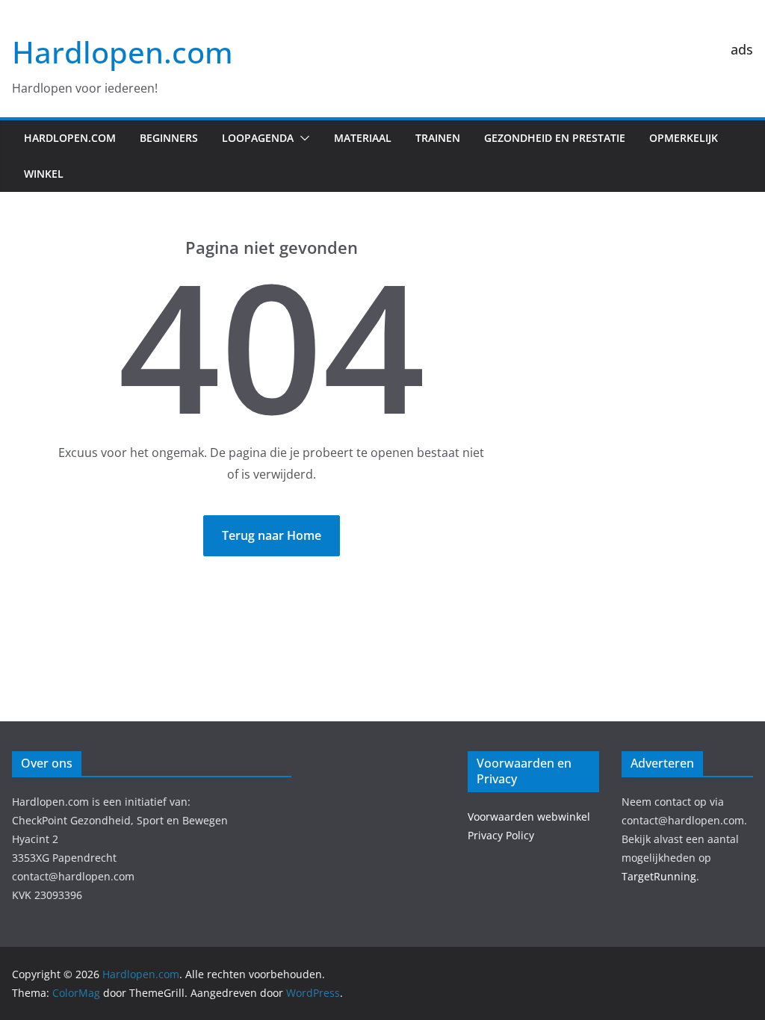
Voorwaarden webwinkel (529, 816)
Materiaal (362, 138)
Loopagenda (258, 138)
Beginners (169, 138)
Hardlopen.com (122, 51)
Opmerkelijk (683, 138)
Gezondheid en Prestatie (554, 138)
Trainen (437, 138)
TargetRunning (659, 876)
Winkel (44, 174)
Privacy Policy (501, 835)
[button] (302, 138)
